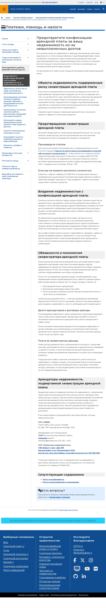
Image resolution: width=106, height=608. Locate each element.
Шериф (7, 562)
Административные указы (50, 565)
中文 (96, 2)
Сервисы (72, 9)
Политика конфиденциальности (64, 595)
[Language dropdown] (102, 2)
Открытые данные (49, 581)
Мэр (5, 542)
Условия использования (27, 595)
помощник (43, 438)
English (81, 2)
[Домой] (2, 17)
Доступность (83, 595)
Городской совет (12, 546)
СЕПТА (77, 546)
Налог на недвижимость (53, 479)
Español (89, 2)
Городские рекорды (50, 553)
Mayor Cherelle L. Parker (20, 9)
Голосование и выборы (52, 577)
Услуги (8, 17)
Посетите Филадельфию (81, 551)
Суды (6, 550)
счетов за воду (58, 153)
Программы (81, 9)
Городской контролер (15, 558)
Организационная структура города (49, 586)
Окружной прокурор (14, 554)
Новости (97, 9)
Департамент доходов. (60, 497)
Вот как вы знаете (49, 2)
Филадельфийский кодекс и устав (50, 547)
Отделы (89, 9)
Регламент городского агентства (51, 558)
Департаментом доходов (68, 510)
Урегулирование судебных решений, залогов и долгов (55, 17)
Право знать (44, 595)
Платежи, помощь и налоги (23, 17)
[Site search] (103, 9)
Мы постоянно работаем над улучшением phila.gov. (53, 521)
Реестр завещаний (14, 570)
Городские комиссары (15, 566)
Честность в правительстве (47, 572)
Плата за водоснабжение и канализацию (61, 482)
